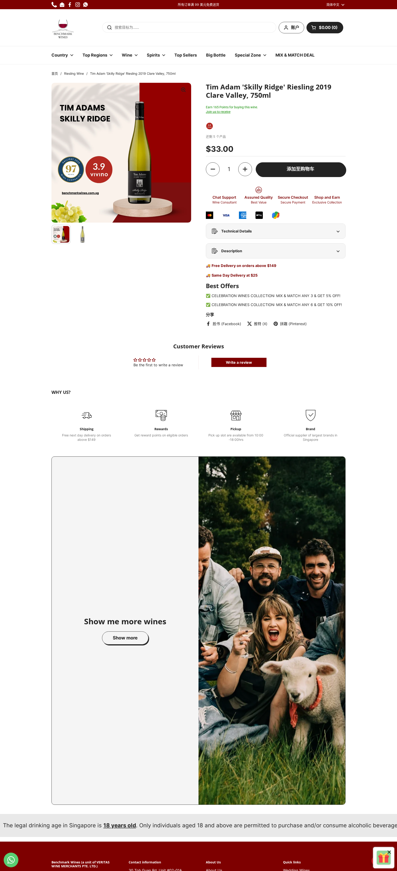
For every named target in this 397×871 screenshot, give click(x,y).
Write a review (239, 362)
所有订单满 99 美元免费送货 (198, 4)
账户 (295, 27)
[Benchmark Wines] (62, 27)
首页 (54, 73)
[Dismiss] (389, 852)
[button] (324, 27)
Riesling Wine (74, 73)
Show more (125, 638)
